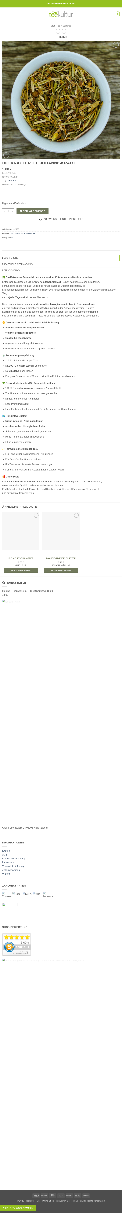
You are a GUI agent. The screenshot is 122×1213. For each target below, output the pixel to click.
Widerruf (6, 874)
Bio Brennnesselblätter (61, 558)
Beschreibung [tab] (10, 258)
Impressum (8, 862)
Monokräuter (15, 233)
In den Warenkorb (32, 211)
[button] (4, 14)
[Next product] (58, 31)
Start (53, 26)
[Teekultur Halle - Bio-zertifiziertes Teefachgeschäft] (61, 14)
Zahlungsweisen (11, 870)
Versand (12, 180)
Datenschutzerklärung (13, 858)
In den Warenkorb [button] (21, 570)
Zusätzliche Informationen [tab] (17, 264)
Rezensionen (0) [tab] (11, 270)
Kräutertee (66, 26)
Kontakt (6, 851)
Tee (58, 26)
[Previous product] (64, 31)
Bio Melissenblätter (20, 558)
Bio (22, 233)
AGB (4, 854)
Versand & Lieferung (13, 866)
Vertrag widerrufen (18, 1207)
